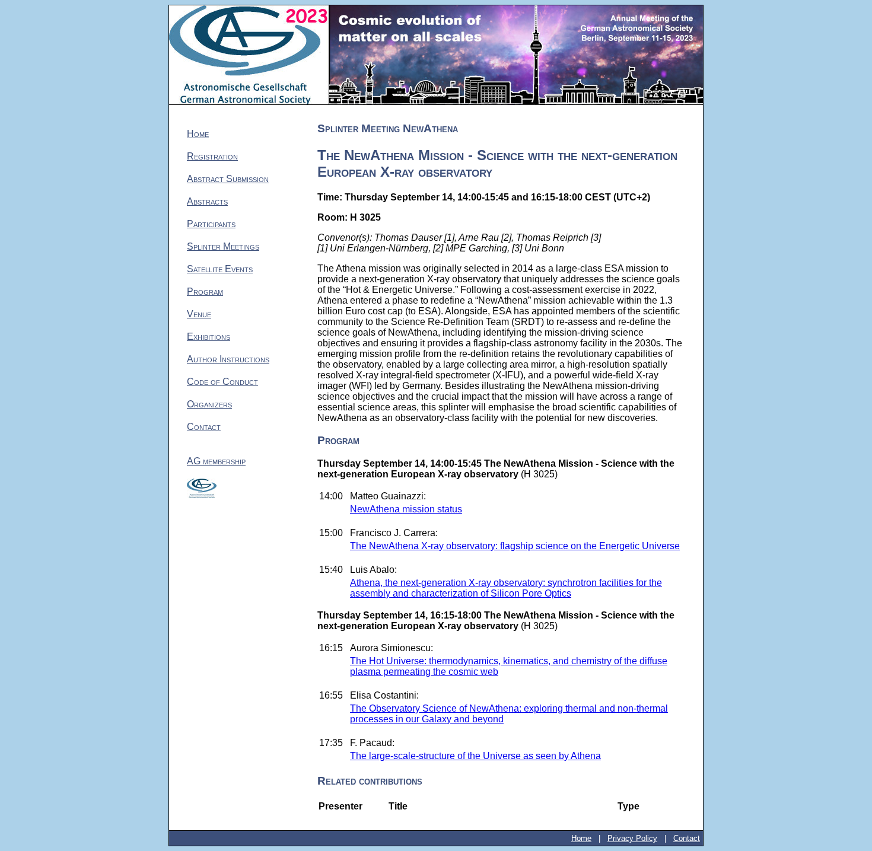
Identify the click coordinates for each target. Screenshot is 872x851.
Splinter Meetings (223, 246)
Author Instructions (228, 359)
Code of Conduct (222, 382)
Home (198, 134)
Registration (212, 156)
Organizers (209, 404)
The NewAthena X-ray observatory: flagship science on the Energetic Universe (515, 546)
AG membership (216, 461)
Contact (204, 427)
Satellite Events (220, 269)
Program (205, 291)
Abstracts (207, 201)
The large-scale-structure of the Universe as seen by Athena (475, 756)
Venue (199, 314)
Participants (211, 224)
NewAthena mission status (406, 509)
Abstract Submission (228, 179)
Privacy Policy (632, 838)
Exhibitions (208, 337)
